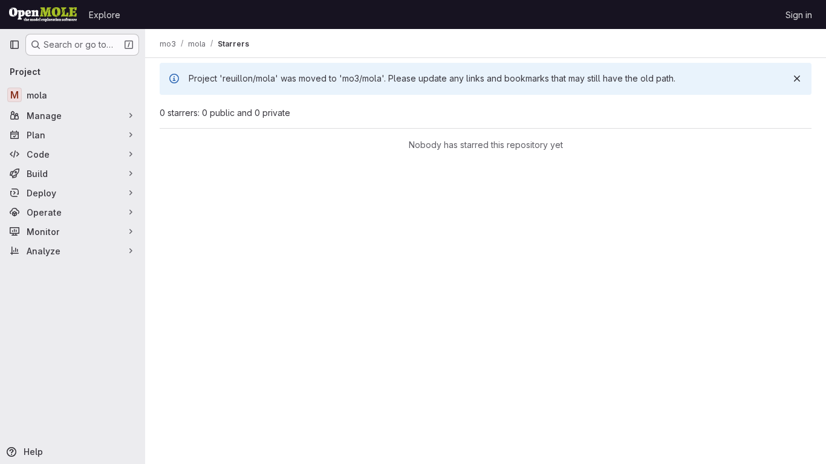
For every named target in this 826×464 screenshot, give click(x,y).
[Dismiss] (797, 78)
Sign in (798, 15)
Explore (104, 15)
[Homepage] (43, 14)
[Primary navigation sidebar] (14, 44)
